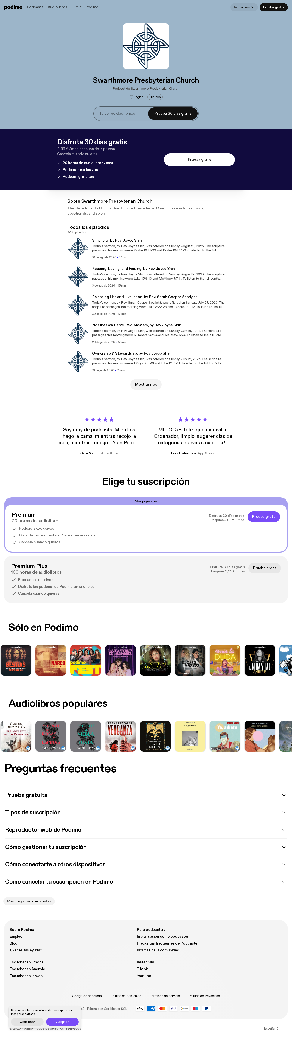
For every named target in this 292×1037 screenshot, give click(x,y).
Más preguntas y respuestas (29, 901)
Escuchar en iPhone (26, 962)
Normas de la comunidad (158, 950)
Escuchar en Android (27, 969)
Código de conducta (87, 996)
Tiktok (142, 969)
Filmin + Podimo (85, 7)
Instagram (145, 962)
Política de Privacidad (204, 996)
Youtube (144, 975)
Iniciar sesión (244, 7)
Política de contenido (125, 996)
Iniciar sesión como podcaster (163, 936)
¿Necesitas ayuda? (25, 950)
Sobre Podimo (21, 929)
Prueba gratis (273, 7)
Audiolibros (57, 7)
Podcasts (35, 7)
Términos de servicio (165, 996)
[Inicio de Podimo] (13, 7)
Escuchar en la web (26, 975)
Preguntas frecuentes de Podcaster (168, 943)
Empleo (15, 936)
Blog (13, 943)
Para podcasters (151, 929)
